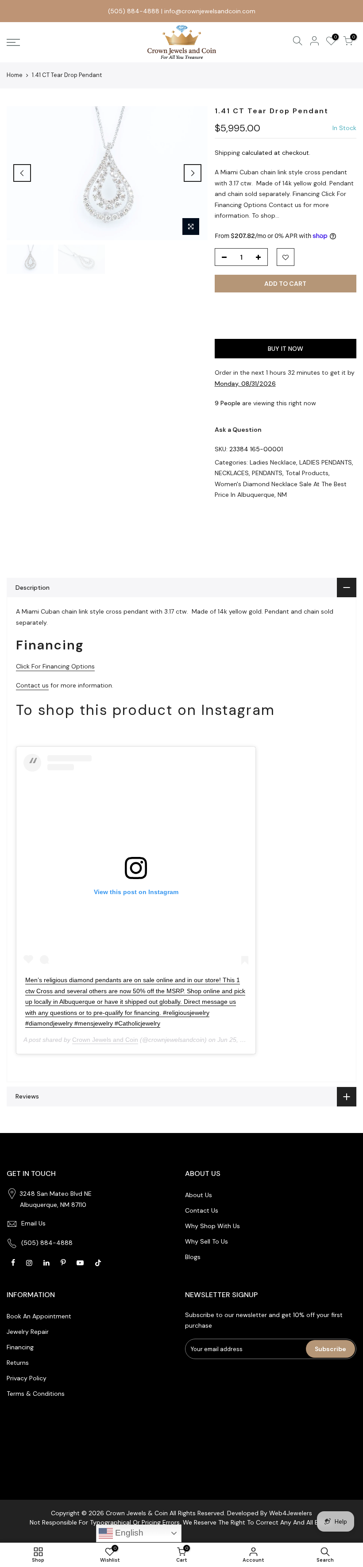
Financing (20, 1347)
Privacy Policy (26, 1378)
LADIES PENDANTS (325, 462)
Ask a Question (238, 430)
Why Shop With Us (212, 1226)
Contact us (32, 685)
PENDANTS (267, 473)
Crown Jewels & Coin (137, 1513)
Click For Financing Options (55, 666)
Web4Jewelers (290, 1513)
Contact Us (201, 1210)
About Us (198, 1195)
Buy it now (285, 349)
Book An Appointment (39, 1316)
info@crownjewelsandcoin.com (209, 11)
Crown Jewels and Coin (105, 1039)
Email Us (33, 1223)
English (128, 1532)
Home (15, 75)
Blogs (193, 1257)
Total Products (307, 473)
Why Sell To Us (206, 1241)
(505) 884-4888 (133, 11)
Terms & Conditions (36, 1394)
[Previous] (22, 173)
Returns (18, 1363)
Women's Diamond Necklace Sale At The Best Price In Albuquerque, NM (281, 489)
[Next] (192, 173)
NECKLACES (232, 473)
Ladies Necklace (273, 462)
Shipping (227, 153)
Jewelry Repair (28, 1332)
